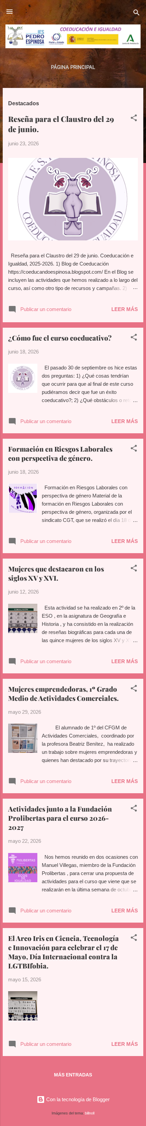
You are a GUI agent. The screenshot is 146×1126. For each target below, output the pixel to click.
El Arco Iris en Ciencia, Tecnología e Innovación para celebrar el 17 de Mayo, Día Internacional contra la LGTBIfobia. (63, 951)
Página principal (73, 67)
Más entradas (73, 1074)
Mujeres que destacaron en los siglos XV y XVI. (56, 573)
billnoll (89, 1113)
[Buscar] (136, 13)
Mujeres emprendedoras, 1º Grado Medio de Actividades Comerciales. (63, 693)
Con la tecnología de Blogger (77, 1099)
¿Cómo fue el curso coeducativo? (60, 337)
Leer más (124, 309)
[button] (134, 119)
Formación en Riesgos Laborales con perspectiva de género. (60, 453)
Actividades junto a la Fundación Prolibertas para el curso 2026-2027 (60, 818)
